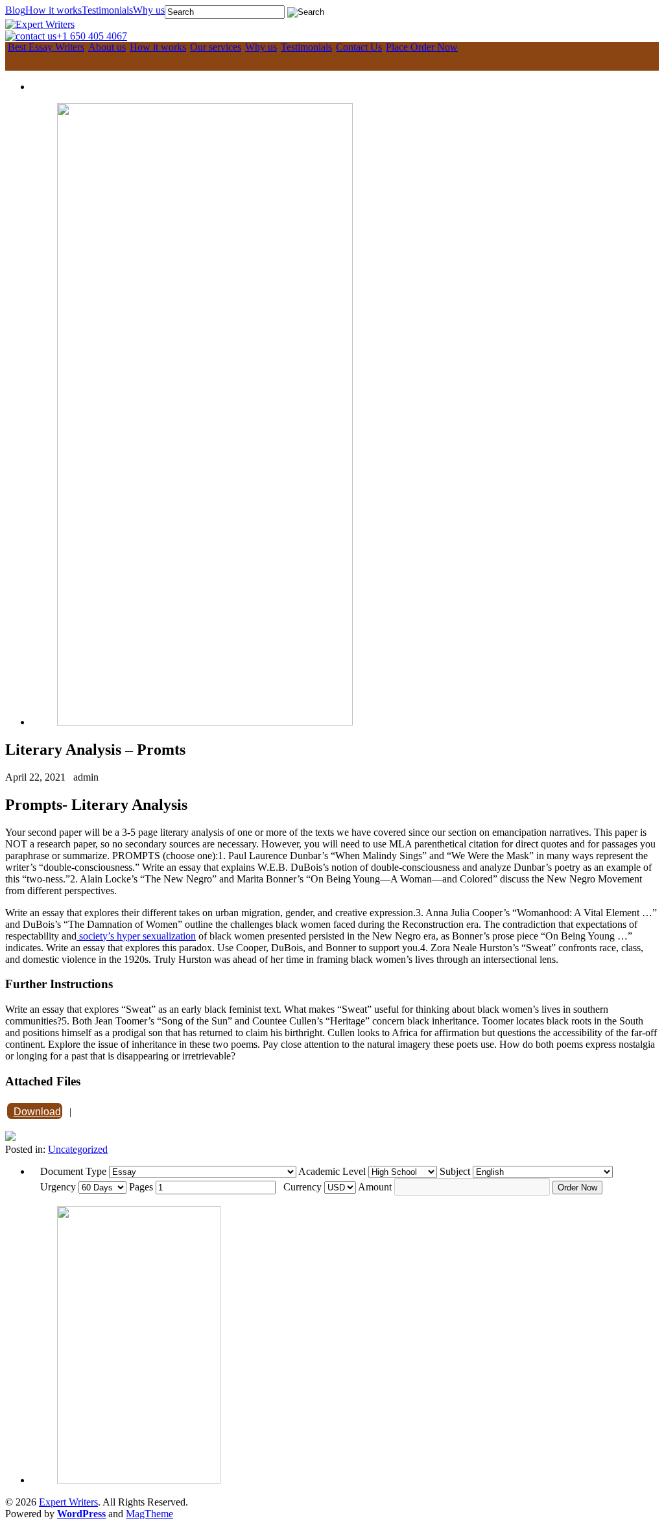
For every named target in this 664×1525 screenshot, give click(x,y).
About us (107, 47)
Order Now (577, 1187)
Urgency (58, 1186)
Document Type (73, 1171)
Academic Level (332, 1171)
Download (37, 1111)
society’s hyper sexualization (136, 935)
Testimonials (107, 10)
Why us (149, 10)
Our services (215, 47)
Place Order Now (422, 47)
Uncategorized (78, 1149)
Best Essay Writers (46, 47)
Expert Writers (68, 1501)
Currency (302, 1186)
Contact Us (359, 47)
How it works (53, 10)
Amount (375, 1186)
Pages (141, 1186)
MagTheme (149, 1513)
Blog (15, 10)
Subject (455, 1171)
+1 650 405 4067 (91, 35)
